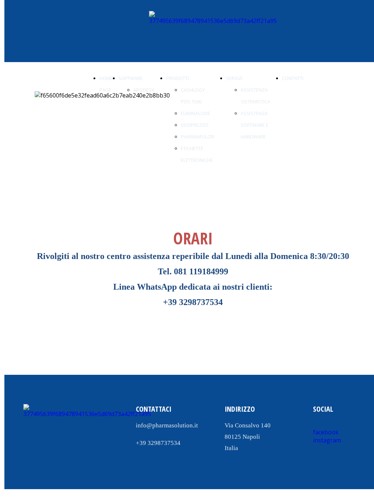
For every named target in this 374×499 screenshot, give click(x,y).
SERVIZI (234, 78)
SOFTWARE (131, 78)
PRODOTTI (177, 78)
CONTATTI (293, 78)
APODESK (143, 90)
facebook (326, 432)
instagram (327, 440)
